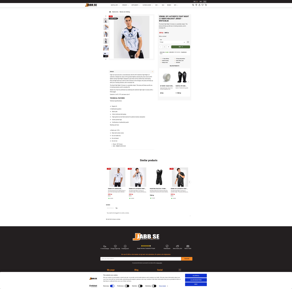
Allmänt (112, 71)
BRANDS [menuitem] (169, 5)
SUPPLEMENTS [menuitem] (134, 5)
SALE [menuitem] (163, 5)
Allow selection (196, 280)
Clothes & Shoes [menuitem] (147, 5)
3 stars (110, 208)
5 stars (113, 208)
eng (205, 1)
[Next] (106, 59)
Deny (196, 284)
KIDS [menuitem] (156, 5)
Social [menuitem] (160, 270)
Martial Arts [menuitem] (114, 5)
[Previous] (106, 16)
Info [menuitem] (175, 5)
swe (201, 1)
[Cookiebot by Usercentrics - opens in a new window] (93, 286)
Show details (162, 286)
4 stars (111, 208)
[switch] (127, 286)
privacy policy (159, 263)
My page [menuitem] (111, 270)
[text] (161, 33)
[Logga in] (199, 5)
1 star (107, 208)
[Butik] (196, 5)
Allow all (196, 275)
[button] (202, 5)
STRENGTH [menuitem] (124, 5)
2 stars (109, 208)
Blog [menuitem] (136, 270)
